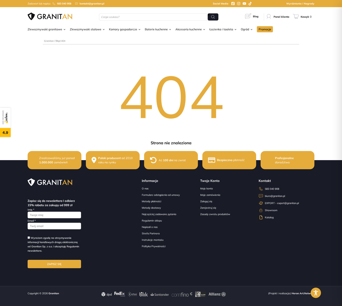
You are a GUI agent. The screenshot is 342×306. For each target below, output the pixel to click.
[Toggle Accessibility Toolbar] (315, 292)
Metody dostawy (151, 207)
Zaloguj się (206, 201)
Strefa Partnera (151, 233)
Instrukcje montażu (153, 239)
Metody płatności (151, 201)
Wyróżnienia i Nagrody (300, 3)
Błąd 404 (60, 40)
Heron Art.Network (303, 293)
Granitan (49, 40)
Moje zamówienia (210, 195)
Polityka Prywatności (153, 246)
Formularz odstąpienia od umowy (161, 195)
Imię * (31, 209)
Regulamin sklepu (152, 220)
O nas (145, 188)
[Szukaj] (213, 17)
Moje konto (206, 188)
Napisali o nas (150, 227)
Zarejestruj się (208, 207)
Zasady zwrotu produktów (215, 214)
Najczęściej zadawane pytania (159, 214)
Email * (32, 220)
